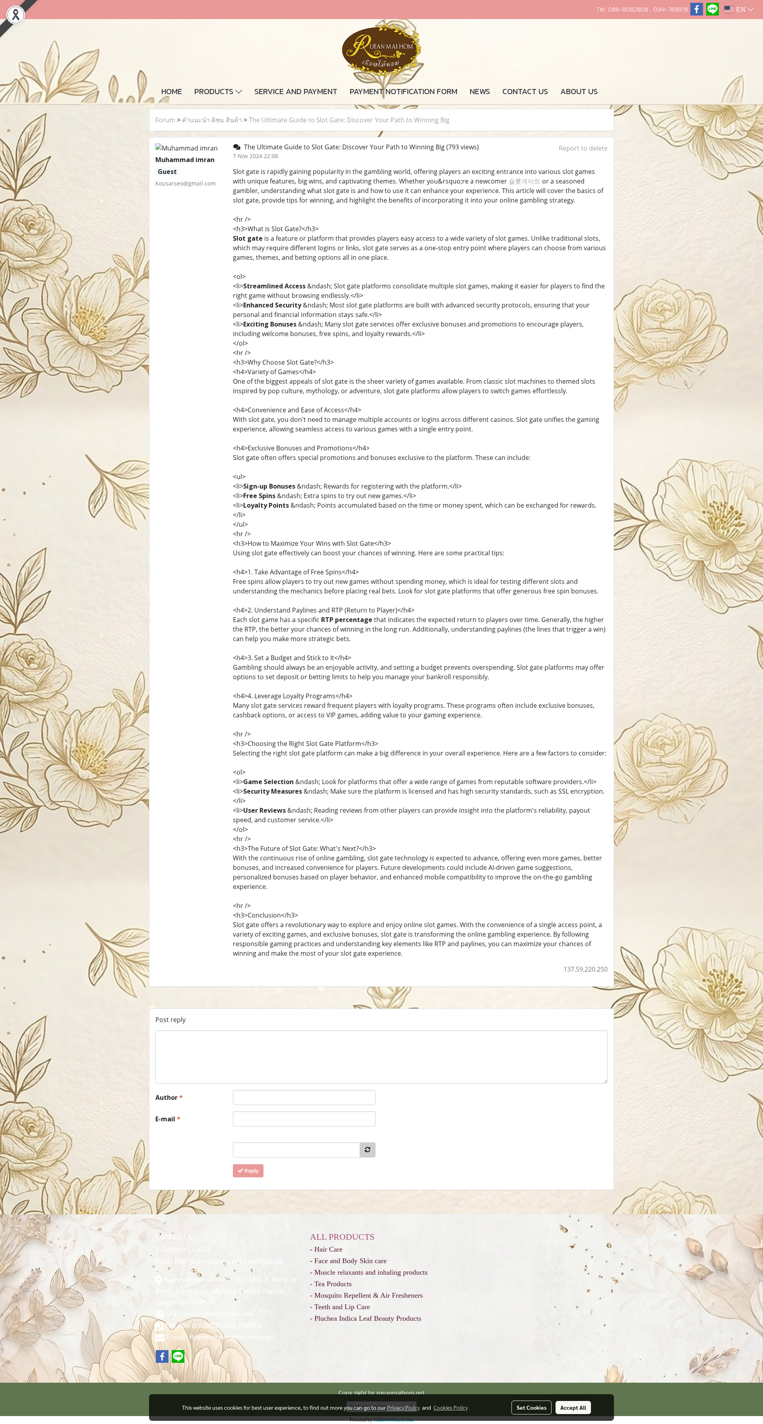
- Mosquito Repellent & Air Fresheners (366, 1295)
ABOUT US (579, 91)
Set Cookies (531, 1407)
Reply (251, 1171)
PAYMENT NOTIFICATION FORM (403, 91)
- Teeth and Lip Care (340, 1307)
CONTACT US (525, 91)
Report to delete (583, 148)
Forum (165, 120)
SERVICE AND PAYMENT (295, 91)
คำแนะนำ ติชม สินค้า (212, 120)
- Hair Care (326, 1249)
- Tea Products (331, 1284)
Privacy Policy (403, 1407)
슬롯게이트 (524, 181)
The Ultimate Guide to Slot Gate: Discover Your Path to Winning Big (349, 120)
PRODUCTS (214, 91)
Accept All (573, 1407)
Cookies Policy (451, 1407)
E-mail (167, 1119)
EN (741, 10)
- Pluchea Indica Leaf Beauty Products (365, 1318)
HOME (171, 91)
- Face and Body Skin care (348, 1261)
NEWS (480, 91)
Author (169, 1097)
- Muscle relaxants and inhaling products (369, 1272)
